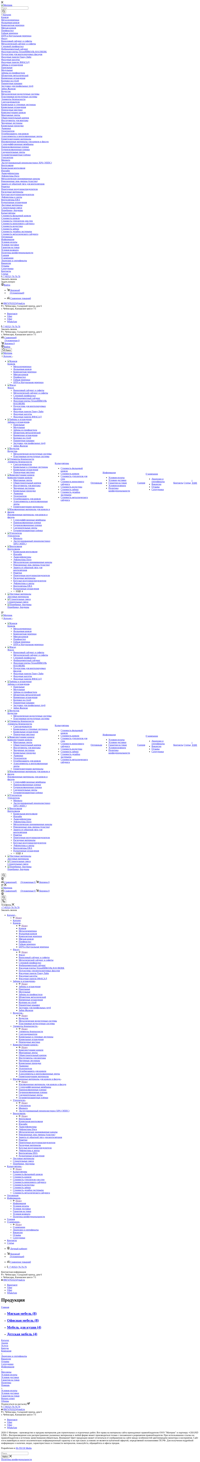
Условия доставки (10, 1377)
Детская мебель (22, 1334)
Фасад (22, 955)
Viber (9, 316)
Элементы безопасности (31, 1031)
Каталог (17, 920)
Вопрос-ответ (8, 1398)
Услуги (4, 1345)
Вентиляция (25, 1118)
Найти (5, 1457)
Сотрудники (7, 1364)
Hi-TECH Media (24, 1448)
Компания (6, 1351)
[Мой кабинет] (2, 879)
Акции (4, 1343)
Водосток (23, 1018)
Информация (19, 1203)
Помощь (5, 1385)
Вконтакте (12, 313)
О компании (19, 1227)
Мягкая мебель (22, 1313)
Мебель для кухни (24, 1327)
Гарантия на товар (10, 1380)
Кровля (22, 928)
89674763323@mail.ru (14, 303)
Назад (19, 917)
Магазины (6, 1372)
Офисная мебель (23, 1320)
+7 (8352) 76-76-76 (11, 276)
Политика (6, 1382)
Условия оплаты (9, 1374)
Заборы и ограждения (29, 986)
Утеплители (25, 1105)
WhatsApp (12, 321)
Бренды (5, 1348)
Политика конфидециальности (16, 1459)
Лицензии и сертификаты (14, 1356)
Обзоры (5, 1401)
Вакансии (6, 1359)
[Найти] (3, 11)
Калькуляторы (20, 1171)
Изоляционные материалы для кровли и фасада (42, 1084)
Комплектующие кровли (31, 1050)
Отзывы (5, 1361)
